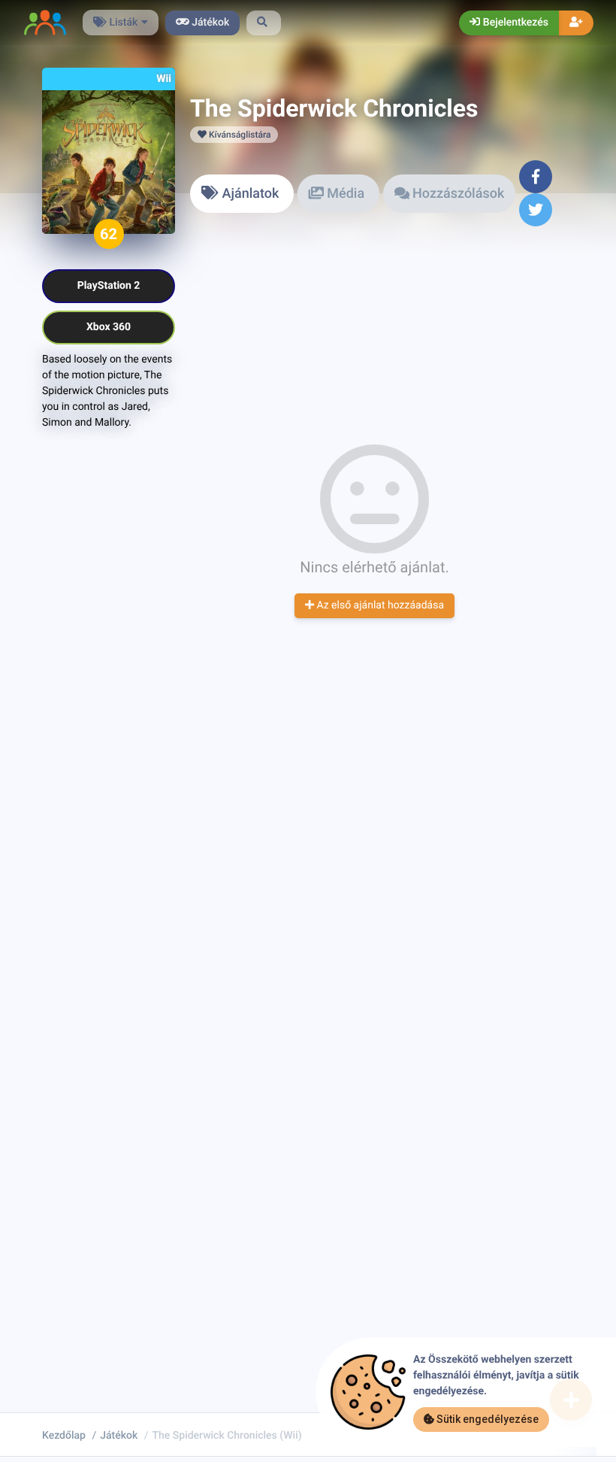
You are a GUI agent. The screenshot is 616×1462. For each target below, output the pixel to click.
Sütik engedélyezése (486, 1419)
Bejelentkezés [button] (514, 23)
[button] (263, 23)
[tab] (242, 193)
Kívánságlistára (238, 134)
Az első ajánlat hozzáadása (379, 605)
